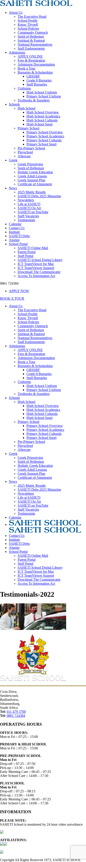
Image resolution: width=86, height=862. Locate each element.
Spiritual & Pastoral (31, 40)
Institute (14, 232)
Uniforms (24, 88)
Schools (14, 104)
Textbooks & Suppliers (34, 100)
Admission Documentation (36, 64)
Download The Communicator (39, 272)
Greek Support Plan (31, 180)
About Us (15, 12)
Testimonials (26, 220)
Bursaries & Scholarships (35, 72)
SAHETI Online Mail (33, 248)
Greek (13, 160)
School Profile (27, 20)
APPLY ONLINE (30, 56)
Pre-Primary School (31, 148)
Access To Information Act (36, 276)
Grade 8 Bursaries (39, 80)
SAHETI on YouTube (33, 212)
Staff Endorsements (31, 48)
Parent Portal (27, 252)
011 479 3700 (16, 711)
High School (26, 108)
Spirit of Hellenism (31, 36)
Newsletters (26, 200)
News (13, 188)
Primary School (28, 128)
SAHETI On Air (29, 208)
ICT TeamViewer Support (36, 268)
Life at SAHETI (29, 204)
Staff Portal (25, 256)
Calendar (15, 224)
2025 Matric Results (32, 192)
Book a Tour (26, 68)
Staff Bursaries (36, 84)
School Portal (18, 244)
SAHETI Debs (19, 236)
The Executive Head (32, 16)
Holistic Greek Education (35, 172)
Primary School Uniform (43, 96)
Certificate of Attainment (35, 184)
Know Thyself (28, 24)
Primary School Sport (41, 144)
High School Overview (42, 112)
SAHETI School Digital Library (40, 260)
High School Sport (39, 124)
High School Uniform (41, 92)
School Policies (28, 28)
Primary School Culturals (44, 140)
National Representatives (35, 44)
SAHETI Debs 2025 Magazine (39, 196)
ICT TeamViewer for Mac (36, 264)
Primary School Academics (45, 136)
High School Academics (43, 116)
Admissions (17, 52)
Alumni (14, 240)
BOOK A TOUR (12, 298)
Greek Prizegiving (30, 164)
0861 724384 (16, 715)
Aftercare (24, 156)
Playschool (25, 152)
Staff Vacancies (28, 216)
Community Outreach (33, 32)
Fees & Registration (31, 60)
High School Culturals (42, 120)
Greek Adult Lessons (32, 176)
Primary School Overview (44, 132)
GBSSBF (33, 76)
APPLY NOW (19, 291)
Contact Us (16, 228)
